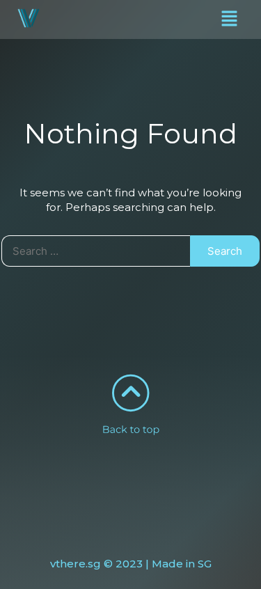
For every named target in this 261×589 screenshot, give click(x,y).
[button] (230, 19)
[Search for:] (95, 251)
